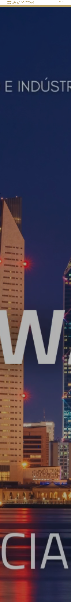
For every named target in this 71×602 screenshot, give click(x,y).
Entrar (60, 1)
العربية (63, 1)
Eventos (53, 5)
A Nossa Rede (60, 5)
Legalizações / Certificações (39, 5)
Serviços (18, 5)
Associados (12, 5)
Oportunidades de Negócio (28, 5)
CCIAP (7, 5)
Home (3, 5)
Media (48, 5)
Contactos (67, 5)
